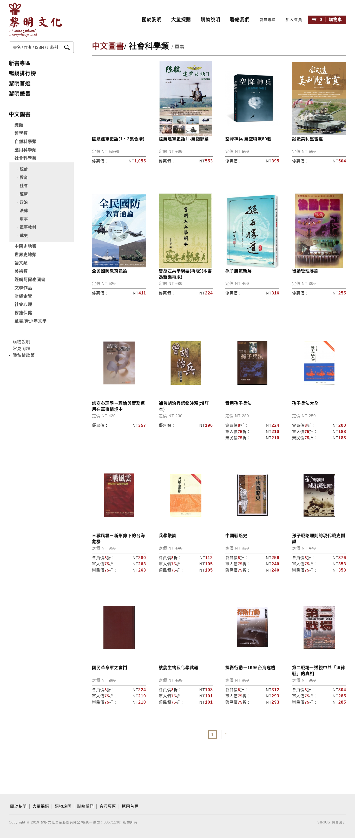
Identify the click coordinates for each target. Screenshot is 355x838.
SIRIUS (323, 822)
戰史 (24, 235)
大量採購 (181, 19)
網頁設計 (339, 822)
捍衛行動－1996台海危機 (250, 667)
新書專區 (20, 63)
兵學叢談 (167, 535)
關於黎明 (152, 19)
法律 (24, 210)
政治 (24, 202)
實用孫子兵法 (238, 403)
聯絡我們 (240, 19)
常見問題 (21, 348)
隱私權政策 (24, 355)
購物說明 (210, 19)
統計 (24, 169)
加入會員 (294, 20)
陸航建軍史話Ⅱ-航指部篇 (184, 139)
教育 (24, 177)
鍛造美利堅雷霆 (307, 139)
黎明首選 (20, 83)
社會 (24, 185)
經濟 (24, 194)
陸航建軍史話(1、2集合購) (118, 139)
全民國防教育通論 (109, 271)
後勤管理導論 (305, 271)
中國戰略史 (236, 535)
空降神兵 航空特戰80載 (248, 139)
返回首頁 (130, 806)
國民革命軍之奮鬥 (109, 667)
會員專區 (267, 20)
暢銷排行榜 (22, 73)
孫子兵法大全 (305, 403)
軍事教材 (28, 227)
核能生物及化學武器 (179, 667)
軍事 (24, 219)
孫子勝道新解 (238, 271)
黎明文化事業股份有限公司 (35, 20)
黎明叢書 (20, 94)
